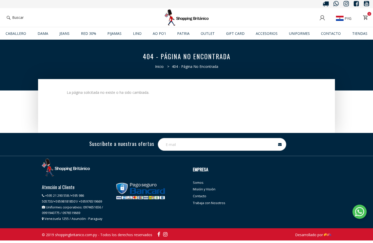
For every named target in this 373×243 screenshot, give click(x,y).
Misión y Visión (204, 189)
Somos (198, 182)
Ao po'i (159, 33)
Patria (183, 33)
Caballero (16, 33)
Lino (137, 33)
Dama (43, 33)
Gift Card (235, 33)
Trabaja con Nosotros (209, 203)
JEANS (64, 33)
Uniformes (299, 33)
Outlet (208, 33)
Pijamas (114, 33)
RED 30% (88, 33)
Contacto (331, 33)
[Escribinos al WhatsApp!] (359, 213)
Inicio (159, 66)
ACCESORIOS (267, 33)
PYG (347, 18)
